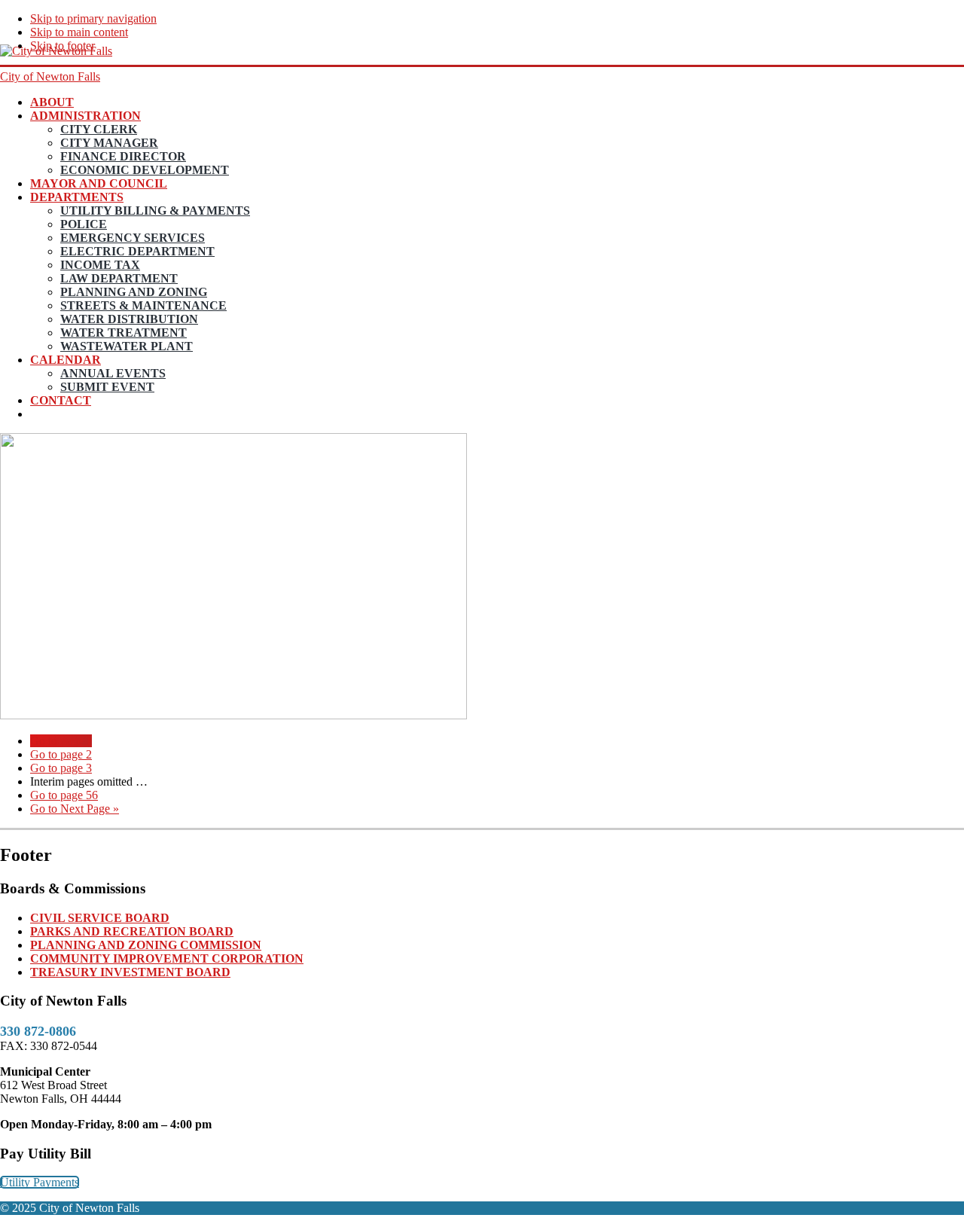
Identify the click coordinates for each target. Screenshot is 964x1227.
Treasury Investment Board (130, 972)
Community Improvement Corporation (167, 958)
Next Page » (74, 808)
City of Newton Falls (50, 76)
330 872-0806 (38, 1031)
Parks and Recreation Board (131, 931)
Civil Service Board (99, 917)
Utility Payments (39, 1182)
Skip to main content (79, 32)
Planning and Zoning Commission (145, 945)
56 (64, 795)
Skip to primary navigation (93, 18)
